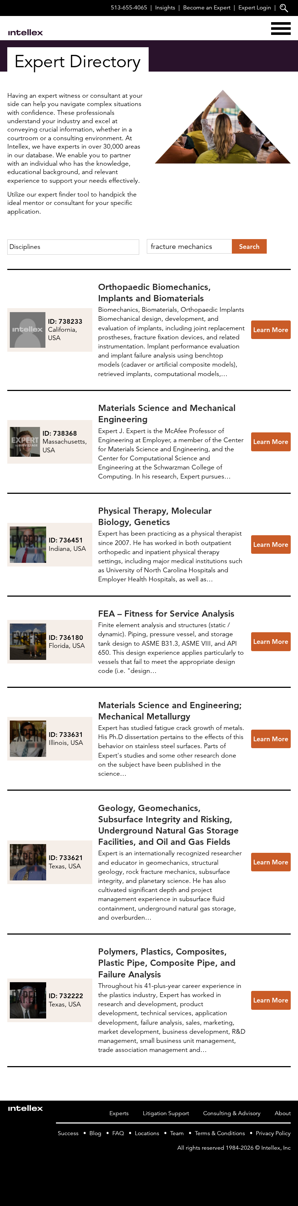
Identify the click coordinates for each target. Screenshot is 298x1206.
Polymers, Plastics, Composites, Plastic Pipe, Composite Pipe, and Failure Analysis (166, 962)
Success (68, 1133)
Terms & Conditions (220, 1133)
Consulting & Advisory (232, 1113)
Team (177, 1133)
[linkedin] (286, 1162)
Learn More (270, 330)
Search (249, 246)
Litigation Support (166, 1113)
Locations (147, 1133)
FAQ (118, 1133)
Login (254, 7)
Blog (95, 1133)
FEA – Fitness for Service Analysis (166, 613)
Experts (119, 1113)
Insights (165, 7)
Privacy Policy (273, 1133)
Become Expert (206, 7)
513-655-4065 (129, 7)
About (283, 1113)
